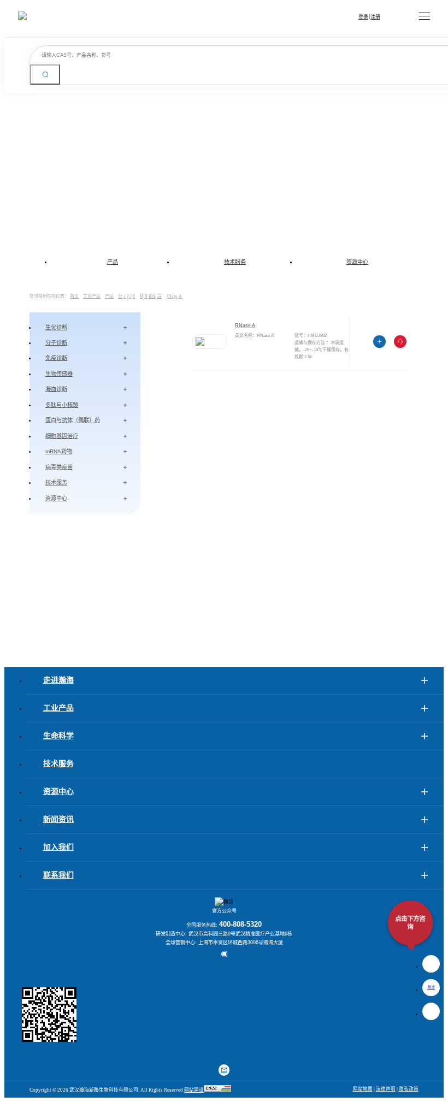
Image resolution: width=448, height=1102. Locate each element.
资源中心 (357, 262)
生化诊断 (56, 327)
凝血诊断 (56, 389)
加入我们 (58, 847)
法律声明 (386, 1089)
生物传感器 (59, 374)
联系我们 (58, 875)
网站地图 (363, 1089)
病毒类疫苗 (59, 467)
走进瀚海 (58, 680)
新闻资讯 (58, 819)
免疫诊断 (56, 358)
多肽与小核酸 (61, 405)
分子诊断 (56, 343)
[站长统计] (217, 1090)
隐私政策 (408, 1089)
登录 (363, 17)
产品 (112, 262)
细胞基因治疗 (61, 436)
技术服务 (235, 262)
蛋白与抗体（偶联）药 (72, 420)
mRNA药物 (58, 451)
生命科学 (58, 736)
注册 (375, 17)
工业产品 (58, 708)
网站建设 (194, 1090)
